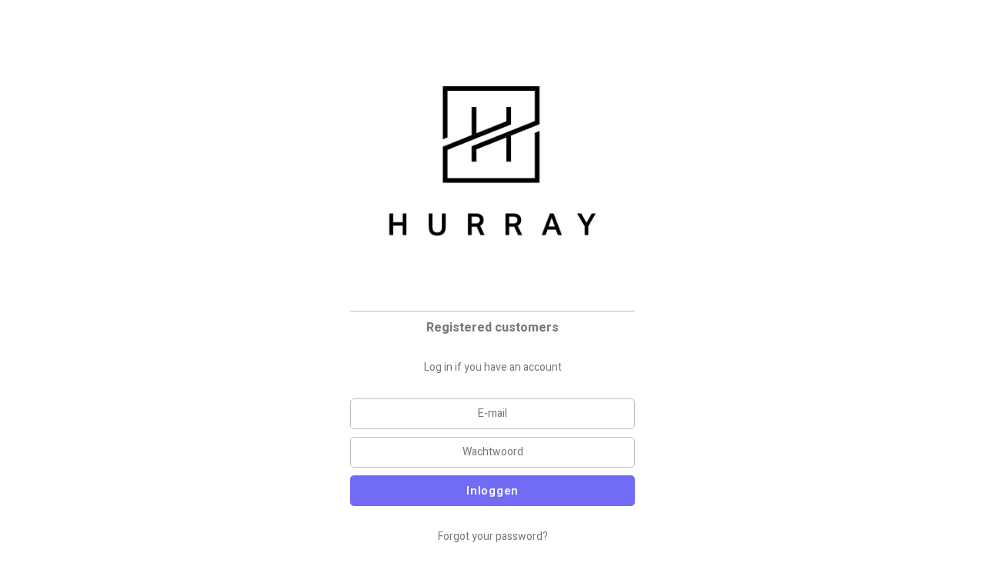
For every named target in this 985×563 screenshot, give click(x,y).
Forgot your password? (493, 536)
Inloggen (492, 490)
